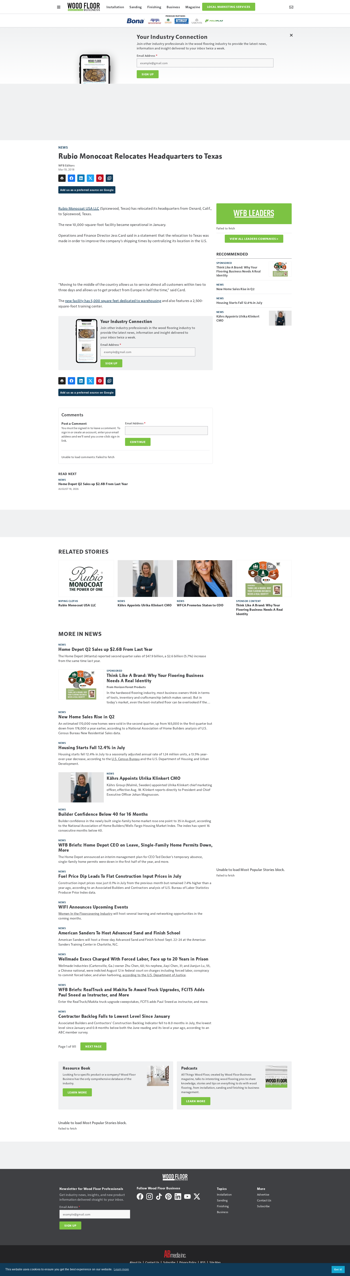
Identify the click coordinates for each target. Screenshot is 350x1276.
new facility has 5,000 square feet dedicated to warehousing (113, 300)
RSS (202, 1262)
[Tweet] (90, 178)
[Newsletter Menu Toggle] (291, 6)
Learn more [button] (121, 1269)
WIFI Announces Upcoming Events (93, 907)
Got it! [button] (338, 1269)
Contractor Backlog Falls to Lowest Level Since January (114, 1016)
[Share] (71, 178)
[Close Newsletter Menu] (291, 35)
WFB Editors (66, 165)
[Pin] (100, 178)
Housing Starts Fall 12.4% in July (239, 303)
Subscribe (169, 1262)
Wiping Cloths (68, 601)
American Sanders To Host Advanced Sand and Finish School (119, 933)
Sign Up (148, 74)
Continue (138, 442)
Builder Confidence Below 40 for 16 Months (103, 814)
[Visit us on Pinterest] (168, 1196)
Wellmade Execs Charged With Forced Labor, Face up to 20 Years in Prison (133, 959)
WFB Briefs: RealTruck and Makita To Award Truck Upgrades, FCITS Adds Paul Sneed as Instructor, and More (131, 992)
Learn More (77, 1092)
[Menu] (59, 6)
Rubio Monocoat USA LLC (78, 208)
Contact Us (152, 1262)
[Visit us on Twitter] (197, 1196)
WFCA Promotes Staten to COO (200, 605)
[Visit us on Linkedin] (178, 1196)
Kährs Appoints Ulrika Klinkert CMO (238, 318)
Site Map (215, 1262)
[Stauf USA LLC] (181, 21)
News (63, 147)
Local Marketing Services (228, 7)
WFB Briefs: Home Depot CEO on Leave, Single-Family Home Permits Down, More (135, 848)
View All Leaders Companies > (254, 239)
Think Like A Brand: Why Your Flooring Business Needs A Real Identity (238, 271)
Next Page (93, 1046)
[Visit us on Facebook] (140, 1196)
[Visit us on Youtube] (187, 1196)
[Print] (62, 178)
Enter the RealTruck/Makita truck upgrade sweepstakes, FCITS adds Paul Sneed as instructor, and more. (133, 1001)
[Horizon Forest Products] (168, 21)
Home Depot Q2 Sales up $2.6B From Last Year (93, 484)
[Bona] (136, 20)
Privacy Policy (187, 1262)
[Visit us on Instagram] (149, 1196)
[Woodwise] (155, 21)
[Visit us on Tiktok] (159, 1196)
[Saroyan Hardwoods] (196, 21)
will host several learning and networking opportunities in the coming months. (130, 915)
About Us (135, 1262)
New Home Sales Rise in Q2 (235, 289)
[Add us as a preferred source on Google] (109, 178)
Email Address (147, 55)
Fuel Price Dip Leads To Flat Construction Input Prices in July (119, 876)
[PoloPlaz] (214, 20)
